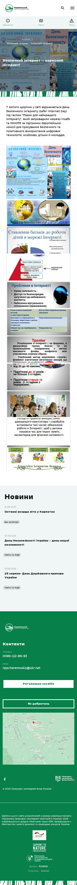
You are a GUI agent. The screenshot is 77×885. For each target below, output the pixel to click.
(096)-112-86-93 (15, 656)
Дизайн (33, 866)
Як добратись (38, 704)
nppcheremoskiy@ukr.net (21, 668)
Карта (41, 25)
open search (63, 8)
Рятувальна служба (38, 684)
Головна (11, 39)
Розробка (38, 871)
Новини (26, 39)
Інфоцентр (8, 25)
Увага (71, 25)
